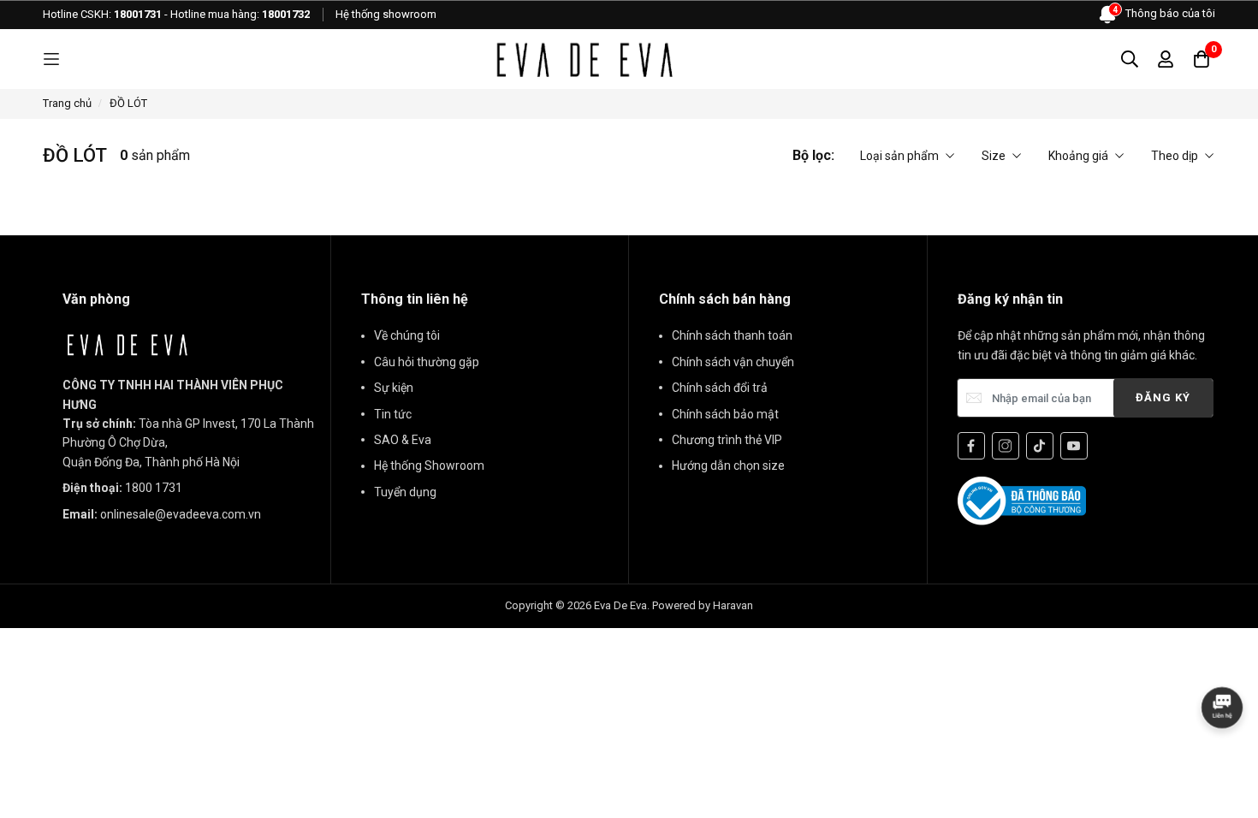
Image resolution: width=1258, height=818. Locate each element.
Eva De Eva (620, 605)
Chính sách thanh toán (732, 335)
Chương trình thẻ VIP (727, 440)
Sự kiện (393, 387)
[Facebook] (971, 445)
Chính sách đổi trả (720, 387)
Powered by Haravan (702, 605)
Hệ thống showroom (385, 14)
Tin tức (393, 414)
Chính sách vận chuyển (733, 362)
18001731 (138, 14)
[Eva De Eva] (584, 59)
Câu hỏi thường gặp (426, 362)
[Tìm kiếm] (1129, 59)
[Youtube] (1074, 445)
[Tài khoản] (1165, 59)
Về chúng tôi (407, 335)
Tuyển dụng (405, 492)
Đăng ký (1163, 397)
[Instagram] (1005, 445)
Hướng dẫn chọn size (728, 465)
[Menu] (51, 59)
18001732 (286, 14)
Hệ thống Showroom (429, 465)
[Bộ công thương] (1022, 500)
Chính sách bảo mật (725, 414)
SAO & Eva (402, 440)
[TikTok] (1039, 445)
